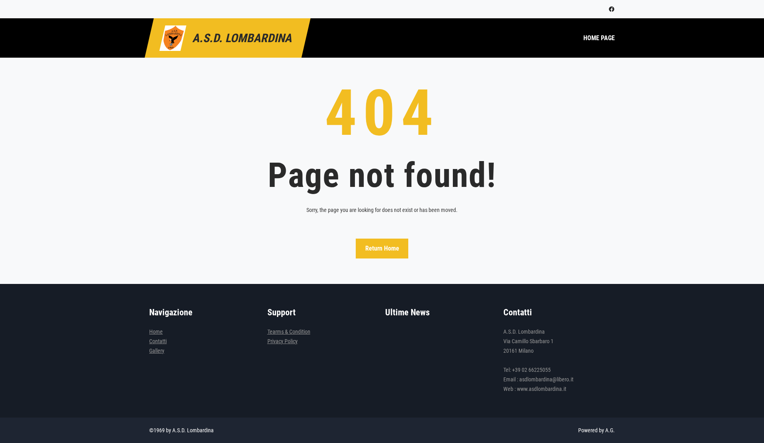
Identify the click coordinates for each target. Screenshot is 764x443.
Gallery (156, 351)
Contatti (158, 341)
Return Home (382, 248)
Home (156, 331)
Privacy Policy (282, 341)
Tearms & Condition (288, 331)
